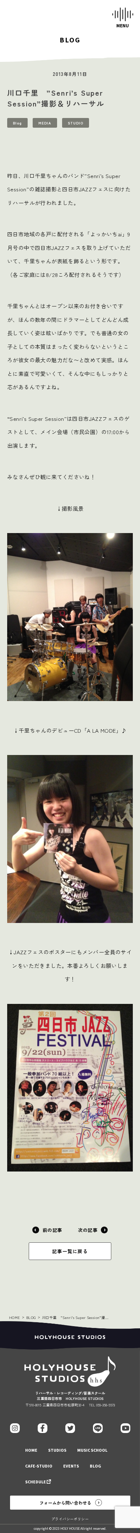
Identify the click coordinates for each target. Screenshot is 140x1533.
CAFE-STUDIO (38, 1466)
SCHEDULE (35, 1482)
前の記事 (52, 1230)
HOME (14, 1317)
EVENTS (71, 1466)
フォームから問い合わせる (65, 1503)
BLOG (31, 1317)
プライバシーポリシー (70, 1518)
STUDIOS (57, 1450)
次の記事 (87, 1230)
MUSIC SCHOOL (92, 1450)
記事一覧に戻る (70, 1251)
